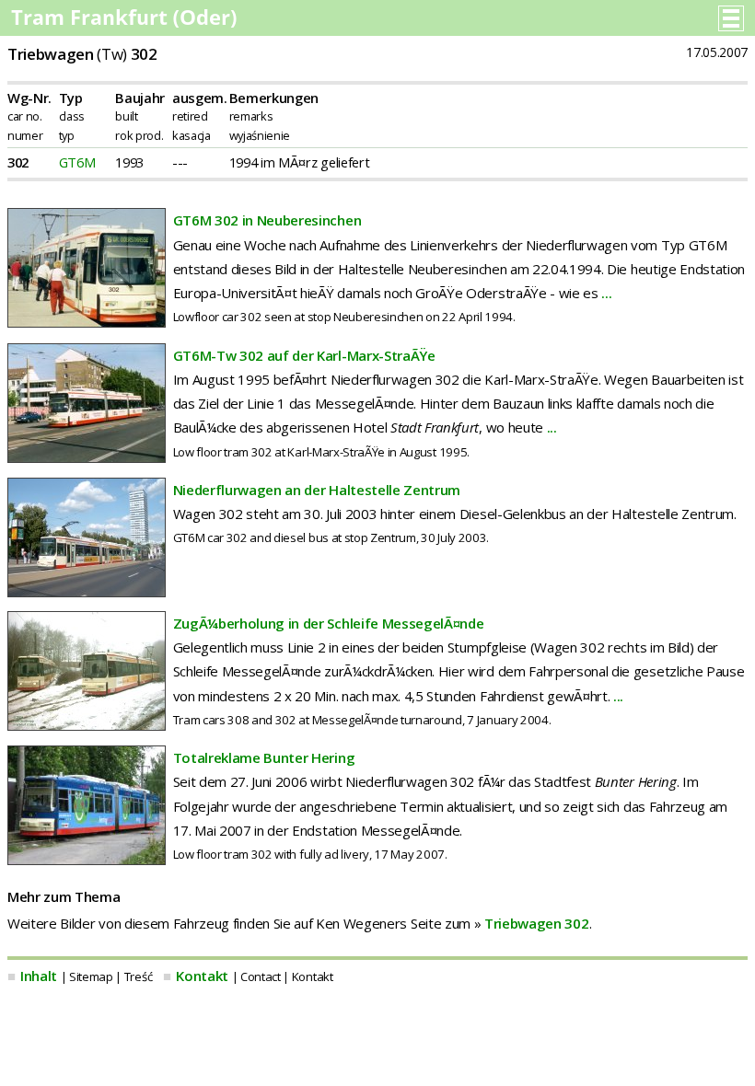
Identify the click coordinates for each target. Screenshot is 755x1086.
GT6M (77, 162)
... (606, 292)
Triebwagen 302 (536, 923)
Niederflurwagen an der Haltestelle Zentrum (317, 489)
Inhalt (38, 975)
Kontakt (202, 975)
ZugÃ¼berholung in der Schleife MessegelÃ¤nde (328, 623)
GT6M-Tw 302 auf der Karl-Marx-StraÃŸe (304, 355)
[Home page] (125, 22)
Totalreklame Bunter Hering (264, 757)
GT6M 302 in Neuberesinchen (267, 220)
